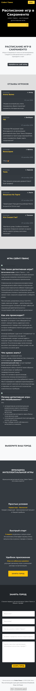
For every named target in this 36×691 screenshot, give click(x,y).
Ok (12, 689)
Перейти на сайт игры (18, 64)
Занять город (18, 574)
